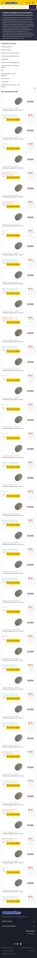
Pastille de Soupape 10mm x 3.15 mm (12, 747)
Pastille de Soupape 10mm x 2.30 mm (12, 515)
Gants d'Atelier (5, 78)
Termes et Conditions (7, 947)
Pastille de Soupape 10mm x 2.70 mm (12, 226)
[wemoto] (12, 913)
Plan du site (32, 950)
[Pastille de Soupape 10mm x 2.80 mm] (18, 332)
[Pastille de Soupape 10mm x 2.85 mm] (18, 824)
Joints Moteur (5, 82)
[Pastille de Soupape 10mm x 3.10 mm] (18, 303)
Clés (2, 70)
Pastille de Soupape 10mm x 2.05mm (12, 891)
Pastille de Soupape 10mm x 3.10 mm (12, 313)
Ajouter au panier (14, 119)
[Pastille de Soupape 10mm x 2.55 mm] (18, 622)
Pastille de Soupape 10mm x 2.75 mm (12, 399)
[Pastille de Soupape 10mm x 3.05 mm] (18, 766)
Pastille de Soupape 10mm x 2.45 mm (12, 370)
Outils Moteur (5, 59)
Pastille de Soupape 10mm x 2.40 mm (12, 139)
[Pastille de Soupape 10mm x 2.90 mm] (18, 853)
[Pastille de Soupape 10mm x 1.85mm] (18, 158)
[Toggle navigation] (3, 3)
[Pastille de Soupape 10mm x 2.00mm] (18, 274)
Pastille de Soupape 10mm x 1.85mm (12, 168)
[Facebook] (14, 944)
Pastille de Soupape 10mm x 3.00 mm (13, 805)
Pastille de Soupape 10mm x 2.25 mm (12, 689)
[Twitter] (17, 944)
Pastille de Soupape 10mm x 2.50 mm (12, 718)
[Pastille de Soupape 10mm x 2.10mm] (18, 651)
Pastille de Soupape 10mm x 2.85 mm (12, 834)
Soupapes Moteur (6, 50)
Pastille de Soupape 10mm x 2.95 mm (12, 486)
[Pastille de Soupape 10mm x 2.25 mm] (18, 680)
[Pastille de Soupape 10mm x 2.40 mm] (18, 130)
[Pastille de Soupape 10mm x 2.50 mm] (18, 708)
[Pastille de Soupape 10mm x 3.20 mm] (18, 448)
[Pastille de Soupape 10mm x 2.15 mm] (18, 101)
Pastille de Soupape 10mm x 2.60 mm (12, 602)
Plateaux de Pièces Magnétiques (10, 62)
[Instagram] (20, 944)
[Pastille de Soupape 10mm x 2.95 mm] (18, 477)
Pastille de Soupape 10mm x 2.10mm (12, 660)
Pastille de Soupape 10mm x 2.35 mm (12, 544)
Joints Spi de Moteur (7, 47)
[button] (30, 2)
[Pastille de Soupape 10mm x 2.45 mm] (18, 361)
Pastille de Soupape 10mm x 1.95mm (12, 197)
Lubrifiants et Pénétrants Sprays (10, 53)
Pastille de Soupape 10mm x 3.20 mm (12, 457)
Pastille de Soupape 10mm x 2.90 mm (12, 863)
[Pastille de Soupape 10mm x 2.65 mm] (18, 419)
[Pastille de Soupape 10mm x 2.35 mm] (18, 535)
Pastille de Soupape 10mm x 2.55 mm (12, 631)
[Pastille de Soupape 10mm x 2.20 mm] (18, 564)
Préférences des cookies (8, 953)
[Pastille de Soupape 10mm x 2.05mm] (18, 882)
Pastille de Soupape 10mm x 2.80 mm (12, 341)
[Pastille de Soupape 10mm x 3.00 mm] (18, 795)
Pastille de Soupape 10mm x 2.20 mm (12, 573)
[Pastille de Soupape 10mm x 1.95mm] (18, 187)
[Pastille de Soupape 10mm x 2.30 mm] (18, 506)
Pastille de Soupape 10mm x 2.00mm (12, 284)
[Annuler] (27, 2)
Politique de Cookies (7, 950)
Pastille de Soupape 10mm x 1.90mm (12, 255)
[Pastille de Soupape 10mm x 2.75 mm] (18, 390)
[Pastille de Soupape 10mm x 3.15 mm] (18, 737)
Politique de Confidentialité (27, 947)
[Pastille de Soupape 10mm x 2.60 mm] (18, 593)
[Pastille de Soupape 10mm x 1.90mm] (18, 245)
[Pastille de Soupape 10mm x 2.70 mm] (18, 216)
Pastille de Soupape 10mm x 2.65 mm (12, 428)
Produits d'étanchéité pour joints (10, 56)
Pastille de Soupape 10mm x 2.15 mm (12, 110)
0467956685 (31, 934)
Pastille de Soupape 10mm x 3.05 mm (13, 776)
